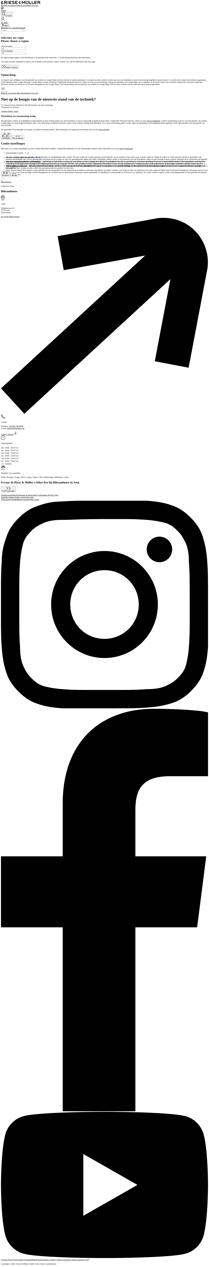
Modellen (5, 28)
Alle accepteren (17, 138)
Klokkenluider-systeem (47, 1260)
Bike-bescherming (24, 5)
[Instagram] (104, 605)
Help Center (34, 500)
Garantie (26, 500)
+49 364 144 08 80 (16, 426)
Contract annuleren (78, 1260)
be (87, 1260)
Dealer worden (20, 497)
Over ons (34, 5)
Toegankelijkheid (31, 1260)
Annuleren (5, 175)
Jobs (32, 497)
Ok (3, 89)
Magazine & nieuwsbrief (27, 495)
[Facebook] (104, 910)
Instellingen (6, 138)
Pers (28, 497)
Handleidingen (17, 500)
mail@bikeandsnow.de (15, 428)
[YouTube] (104, 1185)
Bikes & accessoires (9, 5)
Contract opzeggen (63, 1260)
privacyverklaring (153, 121)
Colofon (4, 1260)
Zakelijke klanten (8, 497)
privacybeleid (104, 130)
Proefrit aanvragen (8, 491)
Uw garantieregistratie (17, 28)
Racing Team (53, 495)
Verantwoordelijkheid (9, 495)
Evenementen (42, 495)
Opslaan (14, 175)
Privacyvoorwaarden (16, 1260)
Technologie (6, 500)
